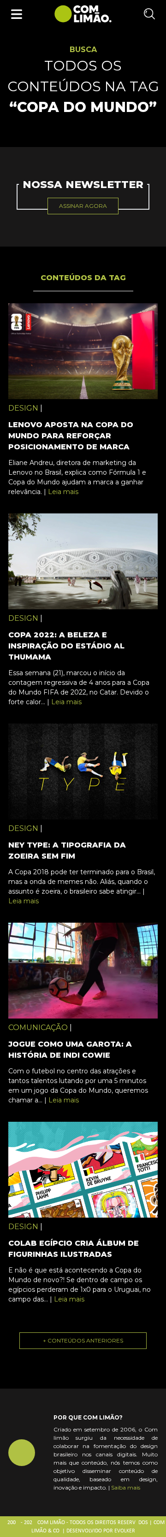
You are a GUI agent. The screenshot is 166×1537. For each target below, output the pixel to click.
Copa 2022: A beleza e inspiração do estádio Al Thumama (66, 645)
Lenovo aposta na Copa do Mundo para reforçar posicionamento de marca (70, 435)
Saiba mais (125, 1487)
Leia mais (63, 492)
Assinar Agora (83, 205)
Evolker (124, 1531)
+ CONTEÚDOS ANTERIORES (83, 1340)
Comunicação (38, 1027)
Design (23, 408)
